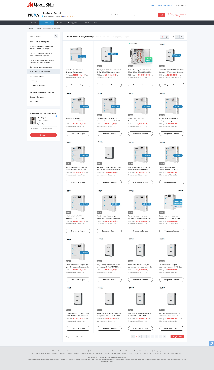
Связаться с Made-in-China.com (122, 351)
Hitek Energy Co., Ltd (51, 13)
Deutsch (91, 353)
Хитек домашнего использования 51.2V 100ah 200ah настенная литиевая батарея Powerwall (109, 72)
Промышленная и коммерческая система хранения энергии (42, 61)
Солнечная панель (37, 76)
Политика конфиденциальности (100, 351)
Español (83, 353)
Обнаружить (72, 23)
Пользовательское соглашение (77, 351)
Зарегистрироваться (164, 5)
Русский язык (115, 353)
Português (99, 353)
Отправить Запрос (78, 85)
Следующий (176, 337)
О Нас (59, 23)
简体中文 (55, 353)
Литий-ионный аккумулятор (40, 72)
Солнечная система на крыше (41, 67)
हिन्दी (145, 353)
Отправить (43, 135)
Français (76, 353)
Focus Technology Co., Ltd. (105, 358)
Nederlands (138, 353)
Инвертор (33, 81)
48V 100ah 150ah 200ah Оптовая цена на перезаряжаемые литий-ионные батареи (109, 169)
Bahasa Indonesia (176, 353)
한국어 (124, 353)
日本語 (70, 353)
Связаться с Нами (90, 23)
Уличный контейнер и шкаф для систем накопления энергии (41, 47)
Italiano (107, 353)
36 (77, 337)
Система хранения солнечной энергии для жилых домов (41, 54)
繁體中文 (62, 353)
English (47, 353)
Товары (48, 23)
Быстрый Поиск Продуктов (142, 351)
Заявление (61, 351)
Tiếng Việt (166, 353)
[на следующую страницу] (182, 36)
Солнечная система (37, 85)
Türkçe (158, 353)
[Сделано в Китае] (41, 4)
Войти (152, 5)
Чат (42, 123)
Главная (33, 23)
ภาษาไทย (151, 353)
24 (72, 337)
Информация (158, 351)
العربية (130, 353)
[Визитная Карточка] (56, 115)
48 (82, 337)
